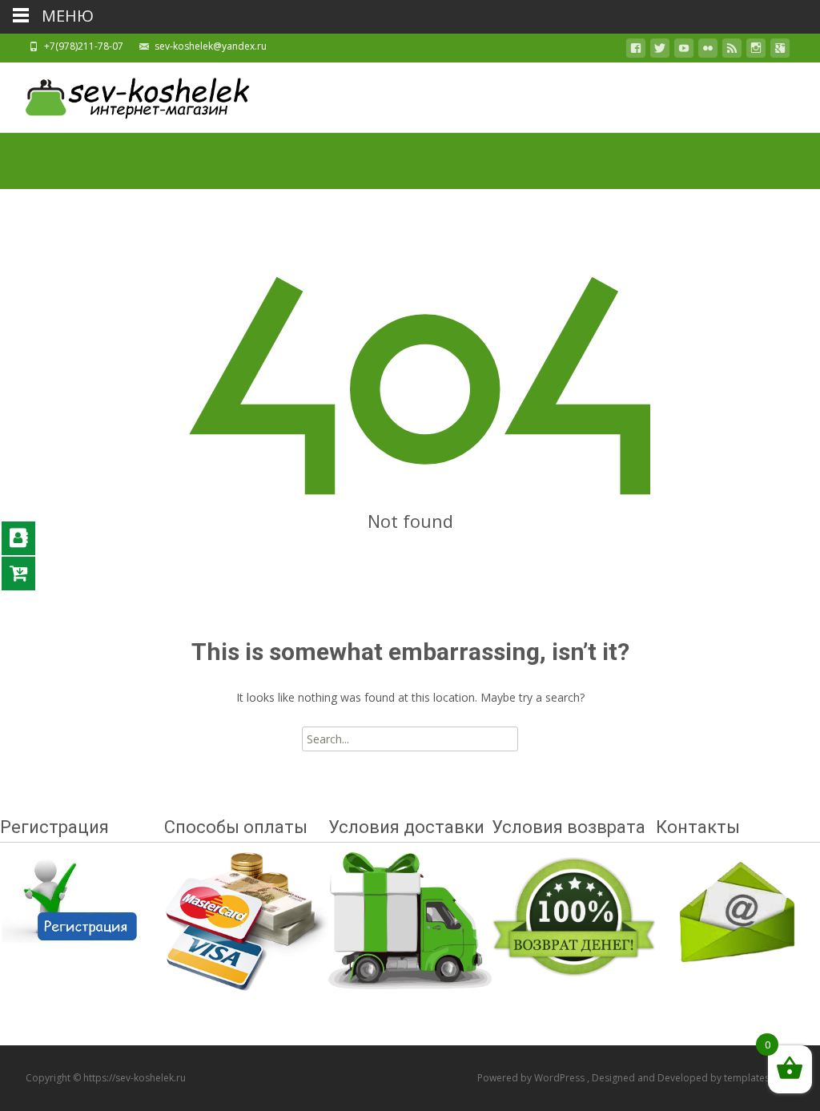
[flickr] (708, 50)
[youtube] (683, 50)
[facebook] (635, 50)
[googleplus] (780, 50)
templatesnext (756, 1078)
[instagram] (756, 50)
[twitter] (659, 50)
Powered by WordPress (532, 1078)
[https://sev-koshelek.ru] (125, 94)
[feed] (732, 50)
